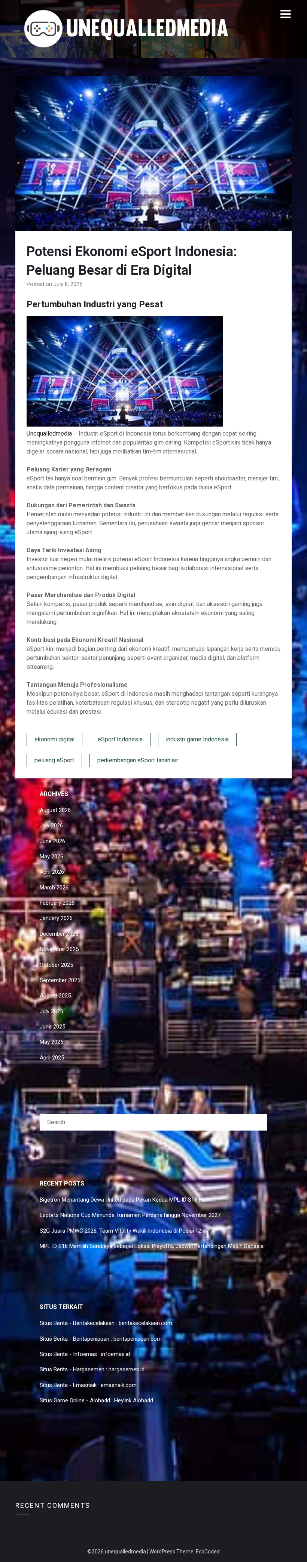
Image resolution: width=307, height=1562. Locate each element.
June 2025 (52, 1026)
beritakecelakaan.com (145, 1323)
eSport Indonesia (120, 739)
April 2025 (52, 1057)
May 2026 (51, 856)
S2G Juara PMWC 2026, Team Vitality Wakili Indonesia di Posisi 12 (120, 1230)
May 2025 (51, 1042)
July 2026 (51, 825)
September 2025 (60, 980)
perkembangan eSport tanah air (137, 760)
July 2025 (51, 1011)
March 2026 (54, 887)
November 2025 (59, 949)
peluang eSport (54, 760)
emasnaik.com (119, 1385)
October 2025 (56, 965)
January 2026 (56, 918)
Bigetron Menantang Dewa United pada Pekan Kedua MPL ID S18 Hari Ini (128, 1199)
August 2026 (55, 810)
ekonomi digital (54, 739)
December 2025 (59, 934)
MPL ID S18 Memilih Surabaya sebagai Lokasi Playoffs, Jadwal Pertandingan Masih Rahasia (152, 1246)
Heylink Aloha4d (133, 1400)
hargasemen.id (127, 1369)
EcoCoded (208, 1552)
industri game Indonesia (197, 739)
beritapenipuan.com (137, 1338)
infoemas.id (115, 1354)
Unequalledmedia (49, 433)
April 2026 (52, 871)
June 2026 (52, 841)
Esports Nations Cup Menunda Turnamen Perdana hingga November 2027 (130, 1215)
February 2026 (57, 903)
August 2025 (55, 995)
